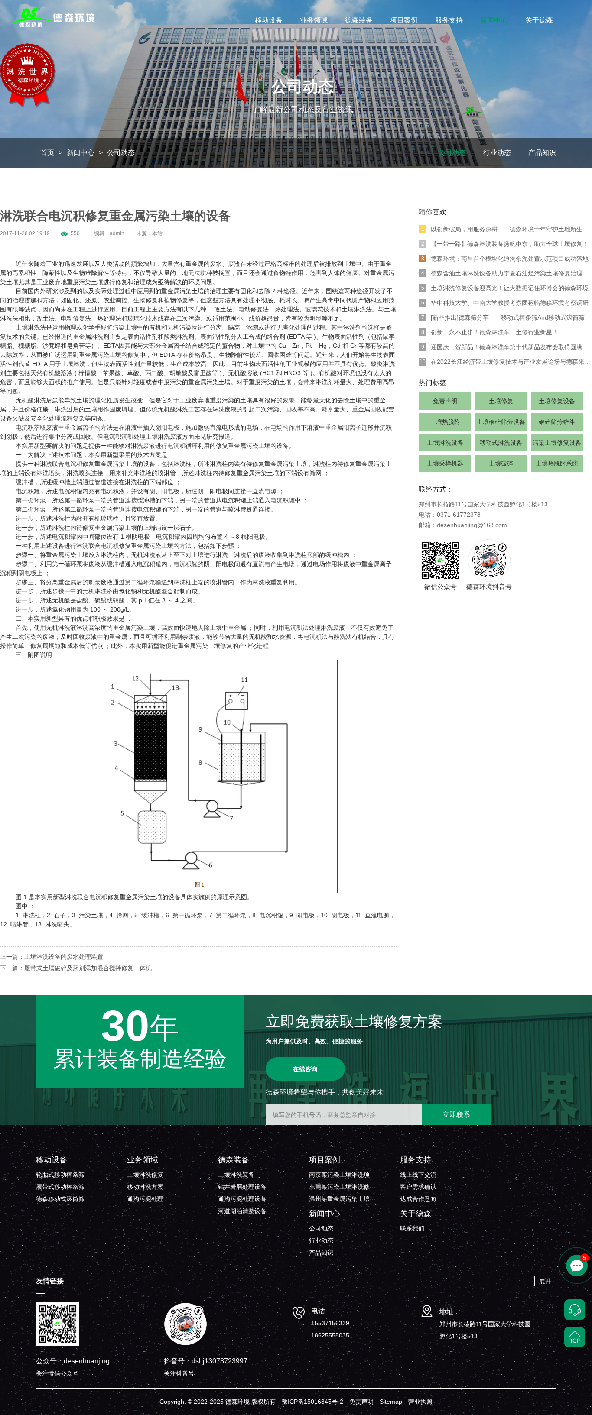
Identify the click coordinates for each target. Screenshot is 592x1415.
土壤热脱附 (445, 421)
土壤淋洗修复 (145, 1174)
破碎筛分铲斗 (557, 421)
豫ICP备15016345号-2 (312, 1401)
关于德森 (539, 20)
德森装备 (359, 20)
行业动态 (497, 152)
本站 (157, 233)
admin (117, 233)
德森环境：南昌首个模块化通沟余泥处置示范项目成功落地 (505, 258)
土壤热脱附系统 (557, 463)
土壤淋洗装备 (236, 1174)
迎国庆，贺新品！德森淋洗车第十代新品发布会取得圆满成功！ (506, 346)
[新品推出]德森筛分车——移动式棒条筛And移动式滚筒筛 (503, 317)
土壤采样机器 (445, 463)
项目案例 (404, 20)
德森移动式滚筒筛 (60, 1198)
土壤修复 (501, 401)
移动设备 (269, 20)
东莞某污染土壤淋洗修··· (342, 1186)
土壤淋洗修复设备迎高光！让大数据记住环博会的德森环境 (505, 288)
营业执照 (420, 1401)
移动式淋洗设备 (501, 442)
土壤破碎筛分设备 (501, 421)
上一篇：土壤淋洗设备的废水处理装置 (51, 956)
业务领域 (314, 20)
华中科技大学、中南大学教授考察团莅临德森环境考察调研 (505, 302)
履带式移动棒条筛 (60, 1186)
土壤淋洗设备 (445, 442)
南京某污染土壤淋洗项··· (342, 1174)
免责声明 (445, 401)
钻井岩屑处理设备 (242, 1186)
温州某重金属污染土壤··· (342, 1198)
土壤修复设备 (557, 401)
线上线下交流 (418, 1174)
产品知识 (542, 152)
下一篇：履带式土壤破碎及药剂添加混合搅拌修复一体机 (76, 968)
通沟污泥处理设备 (242, 1198)
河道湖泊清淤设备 (242, 1211)
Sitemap (391, 1401)
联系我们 (412, 1228)
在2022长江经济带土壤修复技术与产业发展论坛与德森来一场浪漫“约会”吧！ (506, 361)
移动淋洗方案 (145, 1186)
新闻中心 (494, 20)
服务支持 (449, 20)
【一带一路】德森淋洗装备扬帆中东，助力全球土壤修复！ (505, 243)
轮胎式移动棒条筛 (60, 1174)
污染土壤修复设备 (557, 442)
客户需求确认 (418, 1186)
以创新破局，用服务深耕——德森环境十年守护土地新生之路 (506, 229)
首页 (47, 152)
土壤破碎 (501, 463)
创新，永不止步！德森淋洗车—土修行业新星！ (490, 332)
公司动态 (121, 152)
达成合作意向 (418, 1198)
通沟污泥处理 (145, 1198)
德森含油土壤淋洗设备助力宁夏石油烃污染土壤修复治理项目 (506, 273)
